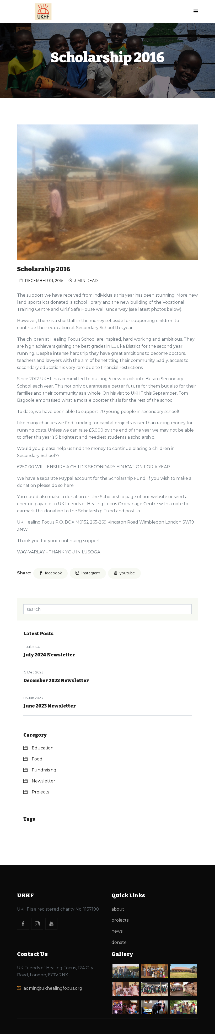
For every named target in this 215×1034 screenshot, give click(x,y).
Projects (40, 792)
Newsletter (43, 781)
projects (119, 920)
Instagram (90, 573)
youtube (127, 573)
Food (37, 759)
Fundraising (44, 770)
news (116, 931)
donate (119, 942)
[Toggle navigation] (196, 11)
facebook (53, 573)
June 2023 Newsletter (49, 706)
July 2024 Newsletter (49, 655)
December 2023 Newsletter (56, 680)
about (117, 909)
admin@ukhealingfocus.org (53, 988)
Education (42, 747)
